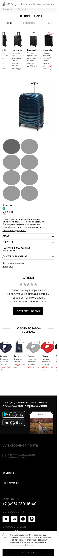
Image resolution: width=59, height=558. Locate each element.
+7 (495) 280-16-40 (20, 504)
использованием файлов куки (23, 545)
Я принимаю (21, 455)
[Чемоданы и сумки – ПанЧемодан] (10, 4)
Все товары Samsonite (14, 263)
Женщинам (26, 4)
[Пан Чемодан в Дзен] (23, 519)
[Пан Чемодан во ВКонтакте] (14, 519)
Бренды (50, 4)
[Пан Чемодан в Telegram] (6, 519)
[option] (18, 51)
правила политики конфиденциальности (21, 455)
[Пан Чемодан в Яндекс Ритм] (31, 519)
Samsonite (22, 9)
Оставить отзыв (28, 311)
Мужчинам (39, 4)
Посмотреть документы (14, 230)
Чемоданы (7, 9)
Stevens (18, 359)
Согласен (28, 552)
